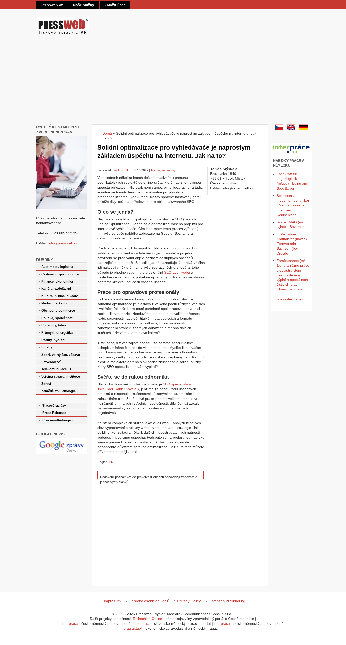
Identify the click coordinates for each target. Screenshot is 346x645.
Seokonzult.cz (122, 170)
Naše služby (83, 5)
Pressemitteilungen (57, 420)
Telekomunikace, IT (56, 369)
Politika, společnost (56, 318)
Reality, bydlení (53, 340)
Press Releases (54, 413)
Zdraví (46, 384)
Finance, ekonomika (57, 281)
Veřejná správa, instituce (60, 376)
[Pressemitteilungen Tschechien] (303, 129)
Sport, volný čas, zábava (60, 355)
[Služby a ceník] (279, 129)
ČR (111, 462)
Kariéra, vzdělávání (56, 288)
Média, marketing (163, 170)
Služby (46, 347)
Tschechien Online (147, 619)
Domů (107, 133)
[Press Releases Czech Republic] (291, 129)
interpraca (222, 623)
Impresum (112, 601)
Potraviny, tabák (53, 325)
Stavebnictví (51, 362)
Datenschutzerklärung (227, 601)
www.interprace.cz (291, 299)
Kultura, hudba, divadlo (59, 296)
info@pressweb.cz (63, 243)
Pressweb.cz (52, 5)
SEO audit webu (177, 272)
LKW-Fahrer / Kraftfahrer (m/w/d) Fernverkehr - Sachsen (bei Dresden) (292, 243)
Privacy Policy (189, 601)
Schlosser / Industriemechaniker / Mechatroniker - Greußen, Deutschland (293, 205)
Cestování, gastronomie (60, 274)
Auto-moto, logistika (57, 267)
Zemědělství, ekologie (58, 391)
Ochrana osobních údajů (149, 601)
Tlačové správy (54, 405)
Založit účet (115, 5)
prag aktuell (133, 628)
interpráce (70, 623)
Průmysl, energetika (57, 333)
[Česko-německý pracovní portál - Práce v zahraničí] (291, 153)
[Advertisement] (173, 86)
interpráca (142, 623)
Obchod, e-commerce (58, 311)
